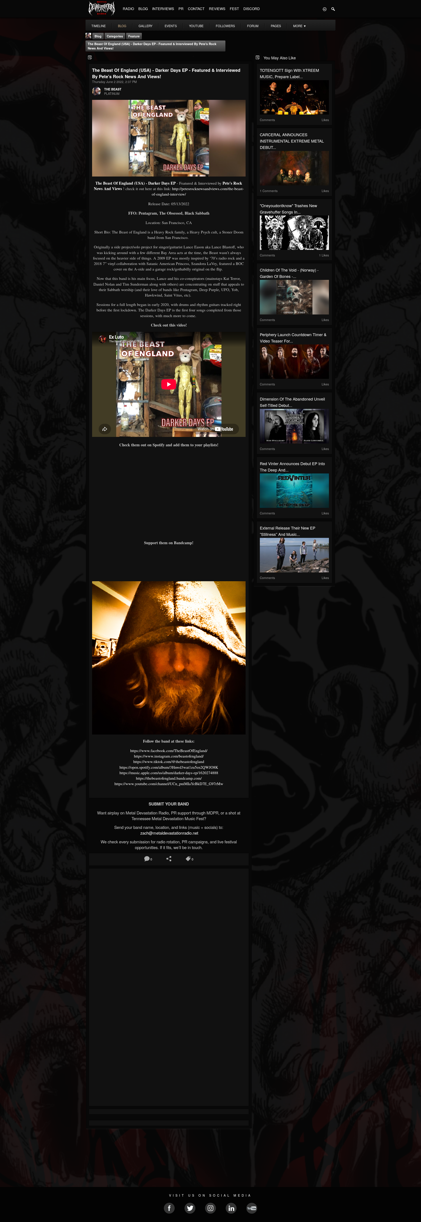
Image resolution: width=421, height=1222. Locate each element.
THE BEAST (112, 89)
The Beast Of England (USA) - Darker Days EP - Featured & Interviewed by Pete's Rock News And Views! (152, 46)
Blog (98, 36)
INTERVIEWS (163, 8)
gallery (145, 26)
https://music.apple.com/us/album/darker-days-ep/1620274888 (169, 772)
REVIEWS (217, 8)
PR (181, 8)
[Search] (333, 8)
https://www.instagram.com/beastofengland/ (169, 756)
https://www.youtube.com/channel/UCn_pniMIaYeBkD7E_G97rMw (168, 783)
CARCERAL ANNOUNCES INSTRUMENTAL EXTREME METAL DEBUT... (292, 141)
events (171, 26)
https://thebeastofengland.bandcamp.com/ (169, 778)
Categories (115, 36)
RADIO (128, 8)
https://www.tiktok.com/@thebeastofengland (168, 761)
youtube (196, 26)
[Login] (324, 8)
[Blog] (90, 57)
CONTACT (196, 8)
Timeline (98, 26)
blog (122, 26)
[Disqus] (169, 930)
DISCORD (251, 8)
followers (225, 26)
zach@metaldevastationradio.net (168, 833)
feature (134, 36)
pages (276, 26)
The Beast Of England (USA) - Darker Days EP (135, 183)
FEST (234, 8)
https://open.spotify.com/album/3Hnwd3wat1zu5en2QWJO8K (169, 767)
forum (253, 26)
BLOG (143, 8)
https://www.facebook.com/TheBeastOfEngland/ (168, 750)
